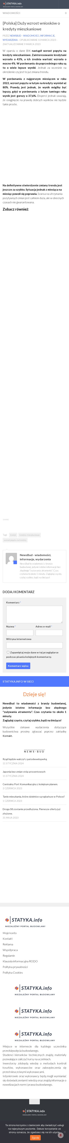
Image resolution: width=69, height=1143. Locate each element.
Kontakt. (8, 735)
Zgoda (35, 1137)
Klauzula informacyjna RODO (20, 961)
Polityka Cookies (13, 972)
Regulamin (9, 955)
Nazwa (11, 626)
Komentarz (13, 602)
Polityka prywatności (15, 966)
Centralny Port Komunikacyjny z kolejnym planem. (30, 784)
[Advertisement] (34, 148)
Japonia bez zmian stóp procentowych (24, 771)
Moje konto (10, 933)
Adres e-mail (44, 626)
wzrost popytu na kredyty (15, 540)
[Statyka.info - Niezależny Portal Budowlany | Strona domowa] (16, 4)
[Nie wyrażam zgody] (64, 1132)
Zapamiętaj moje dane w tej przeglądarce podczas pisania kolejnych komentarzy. (32, 654)
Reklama (8, 944)
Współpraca (10, 950)
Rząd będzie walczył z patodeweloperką (25, 759)
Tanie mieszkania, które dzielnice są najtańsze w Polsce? (34, 796)
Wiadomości (11, 12)
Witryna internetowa (18, 638)
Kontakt (8, 938)
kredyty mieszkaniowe (29, 535)
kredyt (13, 535)
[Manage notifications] (61, 1135)
